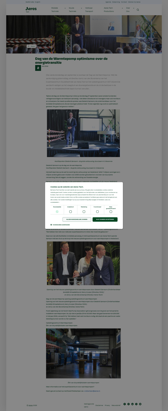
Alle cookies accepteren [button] (105, 219)
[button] (60, 225)
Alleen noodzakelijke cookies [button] (76, 219)
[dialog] (84, 205)
